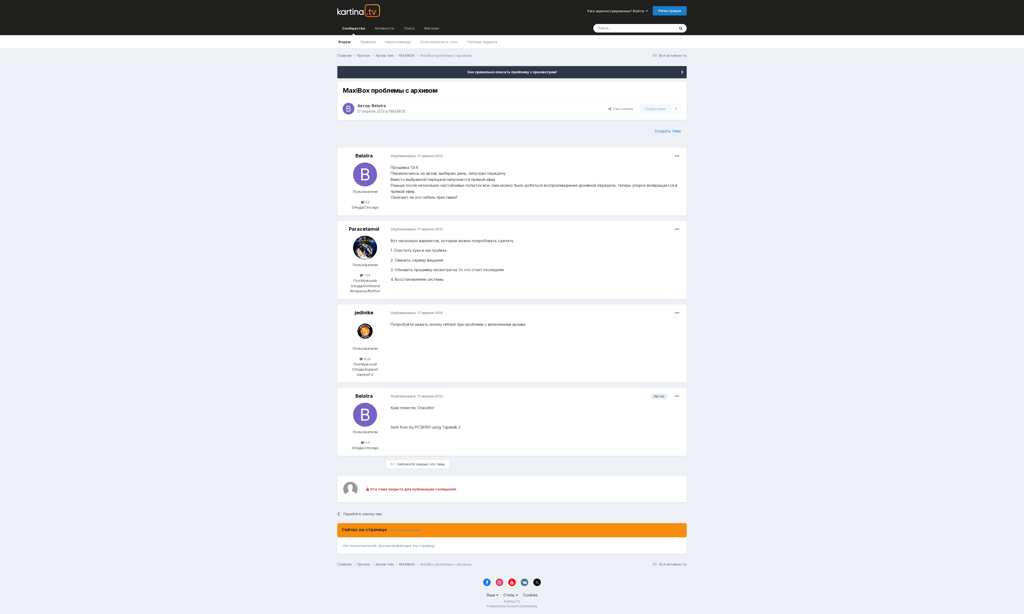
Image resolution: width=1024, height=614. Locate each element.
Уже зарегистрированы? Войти (616, 11)
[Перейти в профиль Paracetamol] (365, 248)
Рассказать (622, 109)
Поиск (409, 28)
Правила (367, 42)
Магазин (431, 28)
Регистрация (669, 11)
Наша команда (398, 42)
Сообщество (353, 28)
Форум (344, 42)
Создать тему (668, 131)
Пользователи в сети (438, 42)
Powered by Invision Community (512, 606)
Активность (384, 28)
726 (367, 275)
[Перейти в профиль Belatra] (348, 109)
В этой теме (658, 28)
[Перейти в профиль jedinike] (365, 331)
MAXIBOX (397, 111)
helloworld (406, 464)
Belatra (379, 105)
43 (367, 202)
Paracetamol (364, 229)
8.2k (367, 359)
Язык (491, 595)
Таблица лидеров (482, 42)
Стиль (509, 595)
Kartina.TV (512, 601)
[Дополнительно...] (677, 156)
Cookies (530, 595)
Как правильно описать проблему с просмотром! (512, 72)
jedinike (364, 312)
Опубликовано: (417, 156)
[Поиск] (681, 28)
